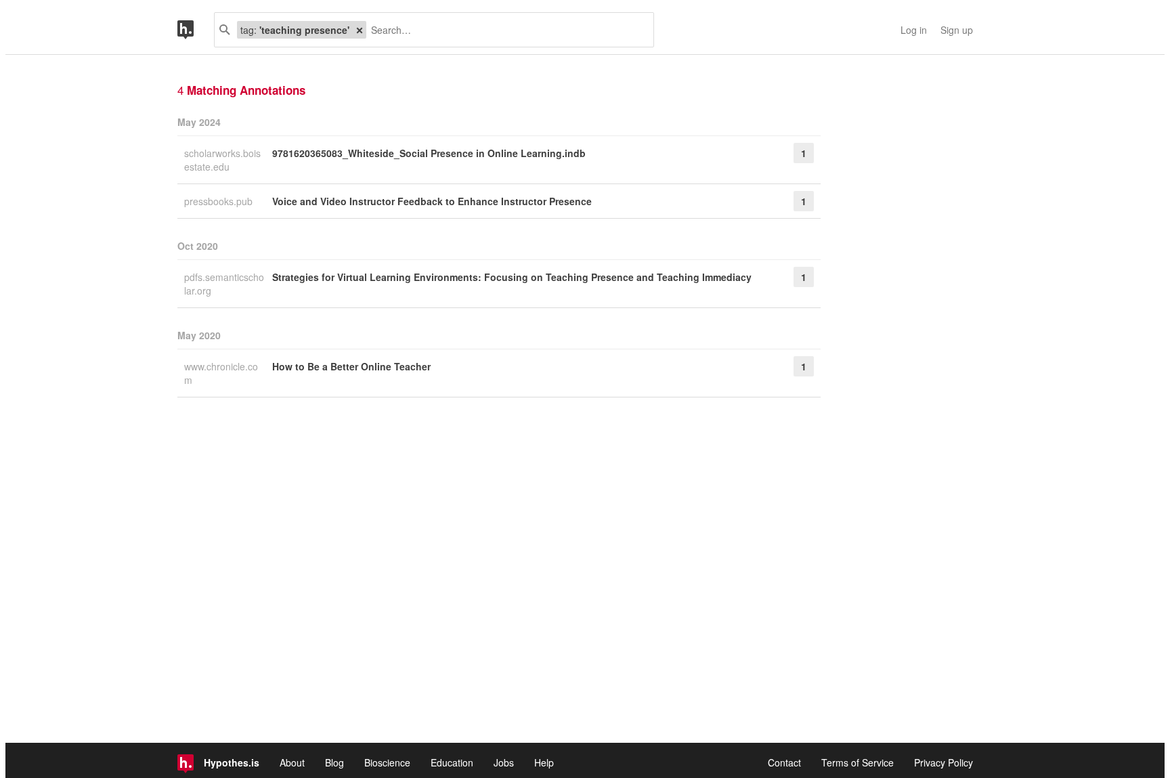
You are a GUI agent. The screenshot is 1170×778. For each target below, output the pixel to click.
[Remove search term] (359, 30)
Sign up (956, 30)
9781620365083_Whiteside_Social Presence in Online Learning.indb (429, 153)
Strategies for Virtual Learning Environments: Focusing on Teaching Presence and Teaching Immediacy (512, 277)
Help (544, 762)
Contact (784, 762)
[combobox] (504, 30)
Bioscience (387, 762)
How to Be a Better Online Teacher (351, 366)
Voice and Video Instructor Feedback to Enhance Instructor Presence (432, 201)
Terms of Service (857, 762)
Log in (914, 30)
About (292, 762)
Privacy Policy (943, 762)
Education (452, 762)
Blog (334, 762)
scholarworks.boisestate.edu (222, 159)
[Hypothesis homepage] (195, 29)
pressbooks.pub (219, 201)
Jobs (504, 762)
